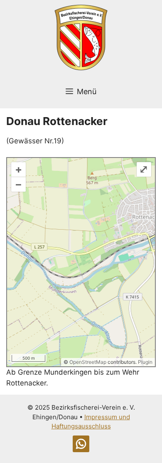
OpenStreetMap (87, 362)
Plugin (144, 362)
